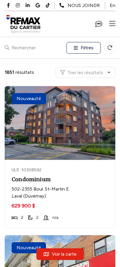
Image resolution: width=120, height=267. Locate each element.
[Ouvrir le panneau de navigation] (112, 24)
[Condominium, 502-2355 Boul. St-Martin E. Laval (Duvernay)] (61, 123)
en (112, 5)
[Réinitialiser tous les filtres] (109, 48)
